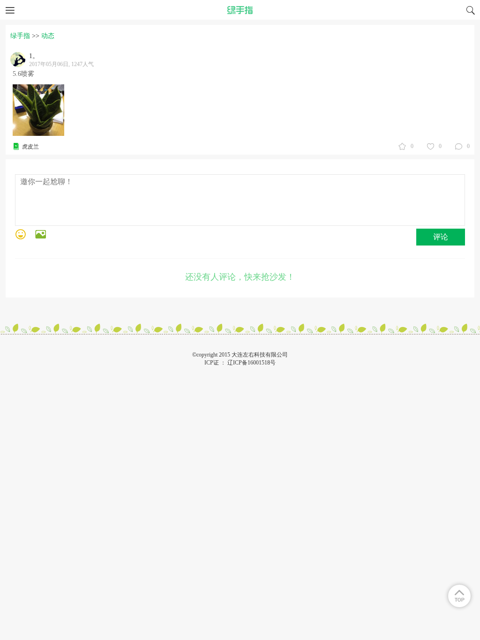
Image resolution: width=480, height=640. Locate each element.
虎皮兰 (30, 146)
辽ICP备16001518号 (251, 362)
